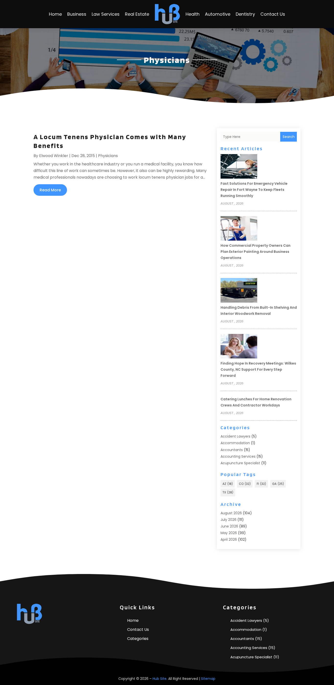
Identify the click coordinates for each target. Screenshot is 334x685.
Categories (137, 638)
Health (193, 14)
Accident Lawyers (235, 436)
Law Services (106, 14)
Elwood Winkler (53, 156)
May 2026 (229, 532)
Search (289, 136)
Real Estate (137, 14)
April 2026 (229, 539)
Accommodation (235, 442)
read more (50, 190)
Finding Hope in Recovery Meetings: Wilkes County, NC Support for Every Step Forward (258, 369)
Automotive (217, 14)
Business (76, 14)
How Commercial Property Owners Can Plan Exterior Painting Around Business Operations (255, 251)
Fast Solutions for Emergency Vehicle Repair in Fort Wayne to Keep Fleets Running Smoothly (254, 189)
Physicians (108, 156)
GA (278, 484)
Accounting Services (238, 456)
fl (261, 484)
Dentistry (245, 14)
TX (228, 492)
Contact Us (272, 14)
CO (245, 484)
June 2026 (229, 526)
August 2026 (231, 513)
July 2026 (228, 519)
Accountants (232, 449)
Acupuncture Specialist (240, 463)
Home (55, 14)
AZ (228, 484)
